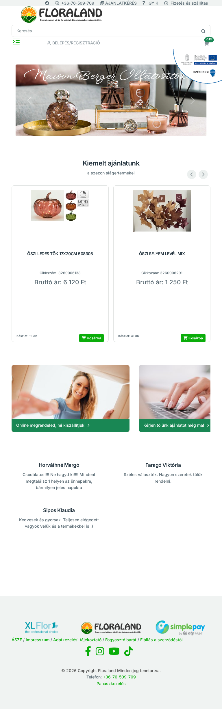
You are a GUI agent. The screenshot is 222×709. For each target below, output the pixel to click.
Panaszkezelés (111, 683)
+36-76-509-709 (77, 3)
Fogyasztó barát (120, 639)
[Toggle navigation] (16, 41)
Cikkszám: (49, 273)
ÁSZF (17, 639)
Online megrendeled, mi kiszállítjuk (50, 425)
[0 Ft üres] (206, 43)
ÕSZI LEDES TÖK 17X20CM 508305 (60, 253)
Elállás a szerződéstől (161, 639)
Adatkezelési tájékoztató (77, 639)
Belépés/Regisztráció (75, 42)
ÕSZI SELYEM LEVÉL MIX (162, 253)
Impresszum (37, 639)
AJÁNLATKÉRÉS (121, 3)
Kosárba (93, 338)
